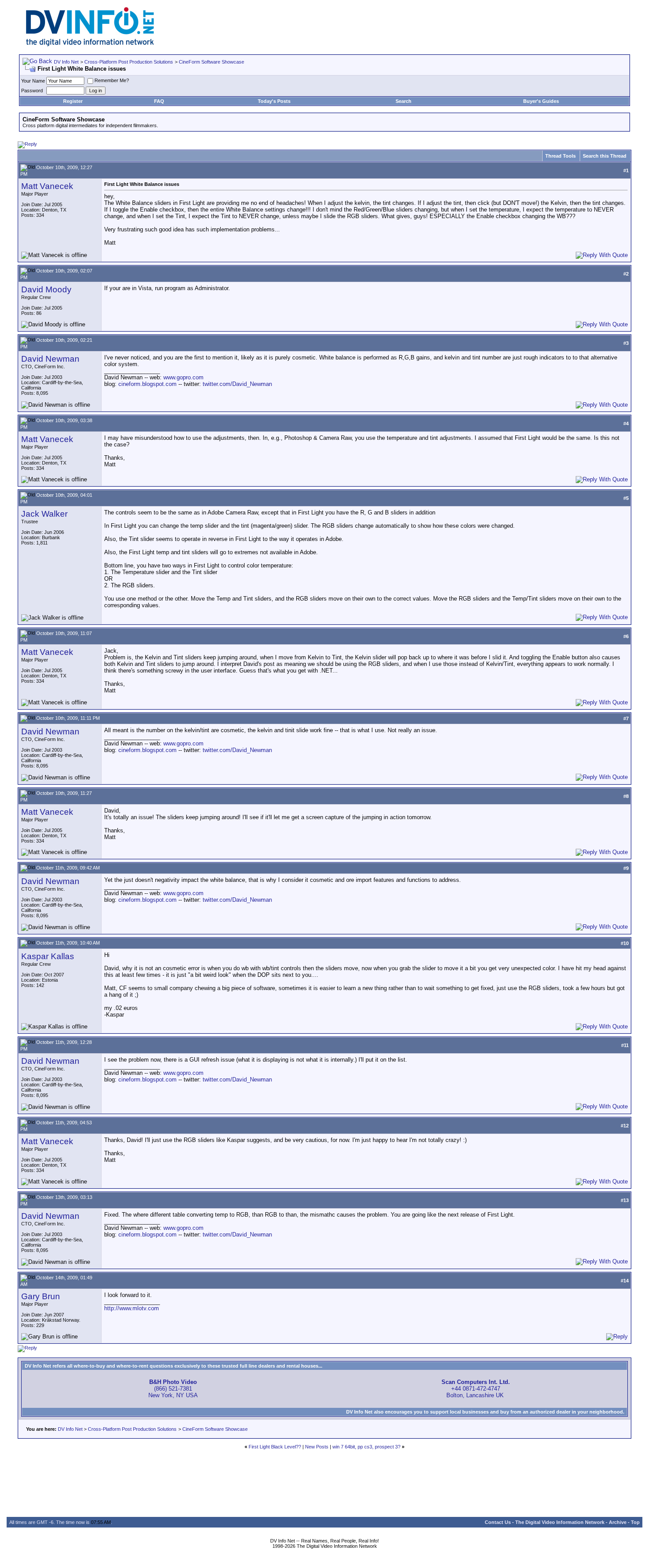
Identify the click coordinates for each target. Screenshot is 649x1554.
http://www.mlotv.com (131, 1308)
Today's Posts (274, 101)
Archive (617, 1522)
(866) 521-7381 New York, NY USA (173, 1389)
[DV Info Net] (90, 44)
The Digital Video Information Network (559, 1522)
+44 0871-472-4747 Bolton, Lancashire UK (475, 1389)
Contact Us (498, 1522)
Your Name (33, 80)
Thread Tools (560, 156)
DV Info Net (66, 61)
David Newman (50, 358)
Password (32, 90)
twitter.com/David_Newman (237, 384)
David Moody (46, 289)
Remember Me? (111, 80)
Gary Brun (40, 1296)
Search (403, 101)
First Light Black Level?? (275, 1446)
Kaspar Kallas (47, 956)
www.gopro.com (183, 377)
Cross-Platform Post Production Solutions (128, 61)
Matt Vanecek (47, 186)
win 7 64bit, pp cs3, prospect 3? (366, 1446)
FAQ (159, 101)
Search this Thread (604, 156)
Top (635, 1522)
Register (73, 101)
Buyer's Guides (541, 101)
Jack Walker (44, 513)
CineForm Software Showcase (211, 61)
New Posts (316, 1446)
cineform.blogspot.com (147, 384)
